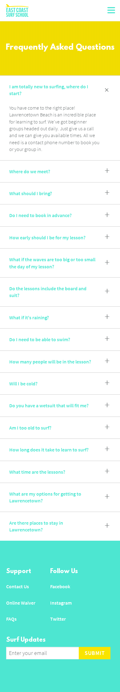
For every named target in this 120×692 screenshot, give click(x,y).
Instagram (61, 603)
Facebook (60, 586)
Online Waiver (20, 603)
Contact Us (17, 586)
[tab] (60, 90)
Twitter (58, 619)
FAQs (11, 619)
